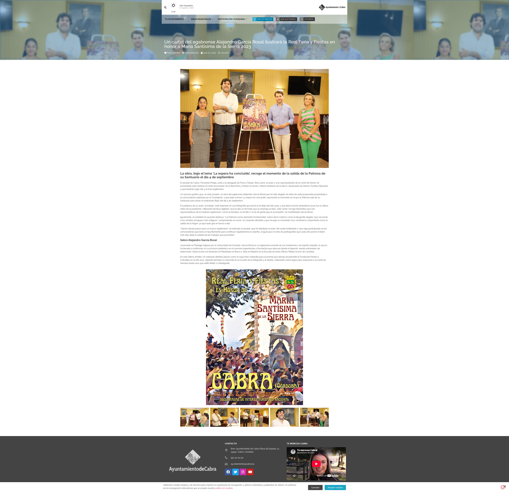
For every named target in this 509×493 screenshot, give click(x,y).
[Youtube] (250, 472)
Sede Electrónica (288, 19)
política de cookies (224, 488)
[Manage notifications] (503, 487)
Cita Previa (308, 19)
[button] (165, 7)
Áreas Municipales (201, 19)
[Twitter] (235, 472)
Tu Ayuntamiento (174, 19)
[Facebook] (228, 472)
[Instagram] (243, 472)
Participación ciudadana (231, 19)
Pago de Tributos (264, 19)
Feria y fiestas (173, 53)
